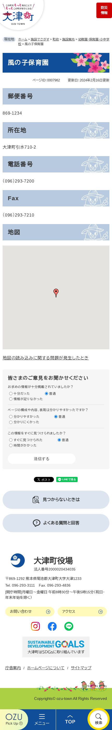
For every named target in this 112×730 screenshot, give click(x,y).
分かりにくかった (26, 422)
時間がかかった (25, 445)
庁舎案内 (13, 668)
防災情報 (104, 10)
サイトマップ (81, 668)
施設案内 (68, 39)
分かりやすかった (26, 417)
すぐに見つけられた (28, 440)
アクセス (68, 611)
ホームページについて (46, 668)
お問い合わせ (21, 611)
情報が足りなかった (28, 399)
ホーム (22, 39)
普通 (52, 393)
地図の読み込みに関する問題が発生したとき (46, 358)
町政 (56, 39)
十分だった (22, 393)
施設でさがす (40, 39)
